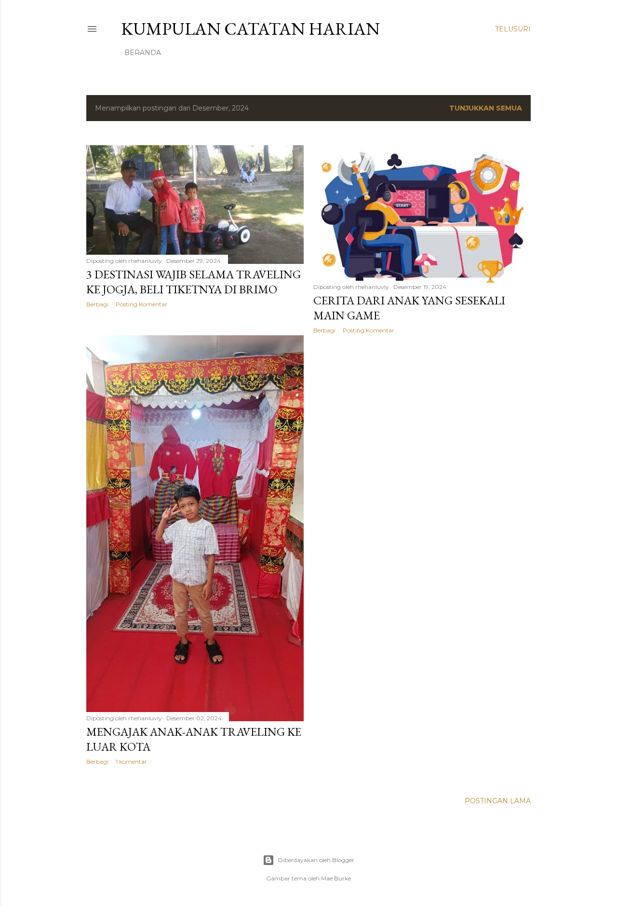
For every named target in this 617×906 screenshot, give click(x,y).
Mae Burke (336, 878)
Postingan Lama (498, 800)
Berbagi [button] (97, 304)
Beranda (142, 52)
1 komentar (131, 761)
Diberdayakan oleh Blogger (316, 860)
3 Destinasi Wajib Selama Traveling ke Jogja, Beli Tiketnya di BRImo (193, 282)
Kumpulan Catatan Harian (250, 28)
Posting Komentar (141, 304)
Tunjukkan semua (485, 108)
